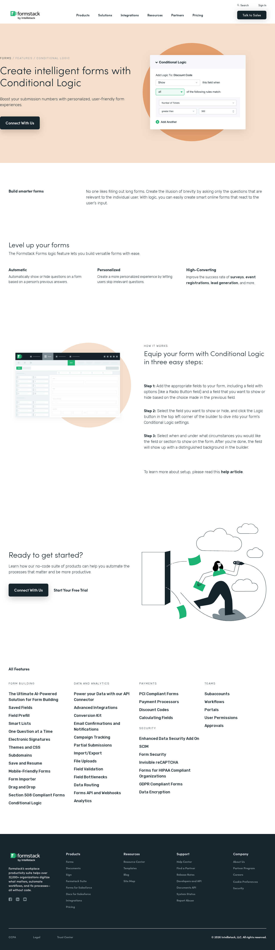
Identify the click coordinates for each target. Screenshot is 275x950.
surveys (237, 277)
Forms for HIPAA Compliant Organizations (165, 773)
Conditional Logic (25, 803)
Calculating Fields (156, 717)
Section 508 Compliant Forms (37, 795)
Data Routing (86, 785)
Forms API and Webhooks (97, 793)
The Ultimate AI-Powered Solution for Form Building (33, 696)
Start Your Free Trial (71, 590)
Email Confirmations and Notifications (97, 726)
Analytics (83, 801)
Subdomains (20, 755)
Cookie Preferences (245, 882)
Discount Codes (154, 709)
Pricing (197, 15)
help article (232, 472)
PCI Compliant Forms (159, 693)
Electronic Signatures (29, 739)
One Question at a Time (31, 731)
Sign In (262, 5)
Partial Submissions (93, 745)
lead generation (224, 283)
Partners (177, 15)
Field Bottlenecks (90, 777)
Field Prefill (19, 715)
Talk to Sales (252, 15)
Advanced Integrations (96, 707)
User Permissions (221, 717)
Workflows (214, 701)
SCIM (143, 746)
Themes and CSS (24, 747)
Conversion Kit (88, 715)
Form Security (152, 754)
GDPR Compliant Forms (161, 784)
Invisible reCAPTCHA (158, 762)
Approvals (214, 725)
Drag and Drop (22, 787)
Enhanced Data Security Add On (169, 738)
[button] (83, 15)
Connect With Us (20, 122)
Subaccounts (217, 693)
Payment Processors (159, 701)
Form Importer (22, 779)
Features (24, 58)
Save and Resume (25, 763)
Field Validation (88, 769)
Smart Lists (20, 723)
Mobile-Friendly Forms (29, 771)
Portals (212, 709)
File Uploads (85, 761)
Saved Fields (20, 707)
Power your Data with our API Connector (102, 696)
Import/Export (88, 753)
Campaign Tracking (92, 737)
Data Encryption (154, 792)
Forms (6, 58)
